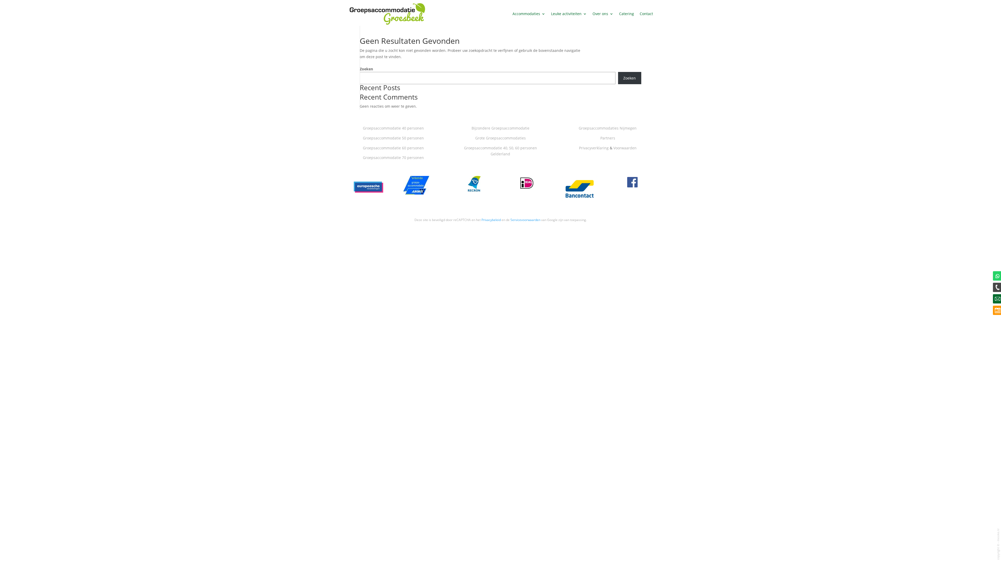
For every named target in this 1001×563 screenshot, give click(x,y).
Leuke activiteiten (566, 13)
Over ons (600, 13)
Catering (626, 13)
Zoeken (366, 68)
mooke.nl (998, 535)
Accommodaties (526, 13)
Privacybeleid (491, 220)
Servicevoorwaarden (525, 220)
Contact (646, 13)
